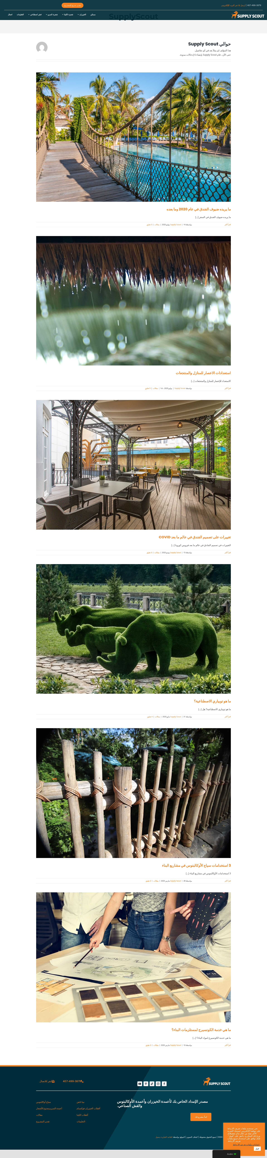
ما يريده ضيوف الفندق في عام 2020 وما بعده (199, 209)
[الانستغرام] (158, 1083)
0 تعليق (149, 224)
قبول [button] (257, 1148)
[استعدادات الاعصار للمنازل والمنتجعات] (133, 300)
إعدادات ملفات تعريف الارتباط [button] (246, 1144)
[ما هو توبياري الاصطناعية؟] (133, 629)
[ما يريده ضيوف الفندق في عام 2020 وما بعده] (133, 137)
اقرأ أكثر (228, 224)
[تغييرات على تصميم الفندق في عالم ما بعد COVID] (133, 465)
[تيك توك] (152, 1083)
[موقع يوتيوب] (139, 1083)
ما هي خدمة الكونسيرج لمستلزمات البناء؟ (201, 1029)
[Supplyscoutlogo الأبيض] (247, 11)
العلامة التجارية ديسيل (164, 1137)
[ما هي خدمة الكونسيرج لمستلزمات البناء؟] (133, 957)
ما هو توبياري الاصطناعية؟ (212, 701)
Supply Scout (175, 224)
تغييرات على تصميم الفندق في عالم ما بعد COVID (195, 537)
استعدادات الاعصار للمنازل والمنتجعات (203, 372)
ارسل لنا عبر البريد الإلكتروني (233, 5)
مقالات (157, 224)
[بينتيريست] (146, 1083)
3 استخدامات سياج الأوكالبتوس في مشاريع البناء (196, 865)
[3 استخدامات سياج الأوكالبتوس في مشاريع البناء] (133, 793)
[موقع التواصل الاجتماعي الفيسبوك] (164, 1083)
